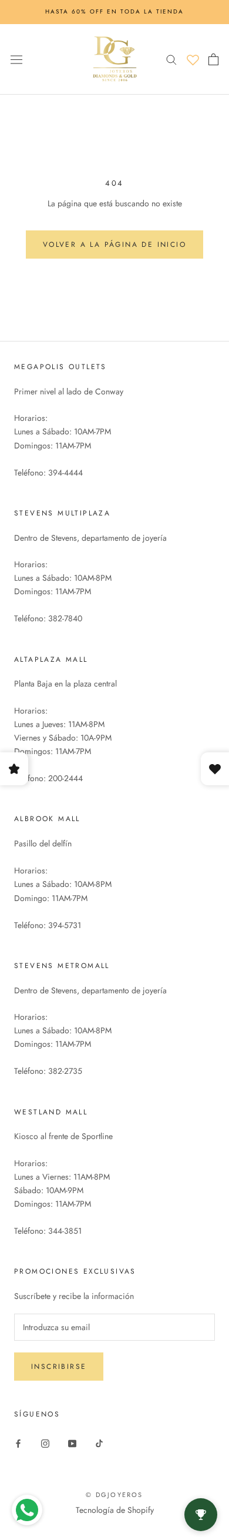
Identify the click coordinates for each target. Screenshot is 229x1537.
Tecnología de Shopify (115, 1510)
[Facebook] (18, 1442)
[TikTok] (99, 1442)
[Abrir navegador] (16, 58)
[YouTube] (72, 1442)
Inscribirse (58, 1366)
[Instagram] (45, 1442)
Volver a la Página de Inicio (114, 244)
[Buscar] (171, 59)
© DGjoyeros (114, 1494)
